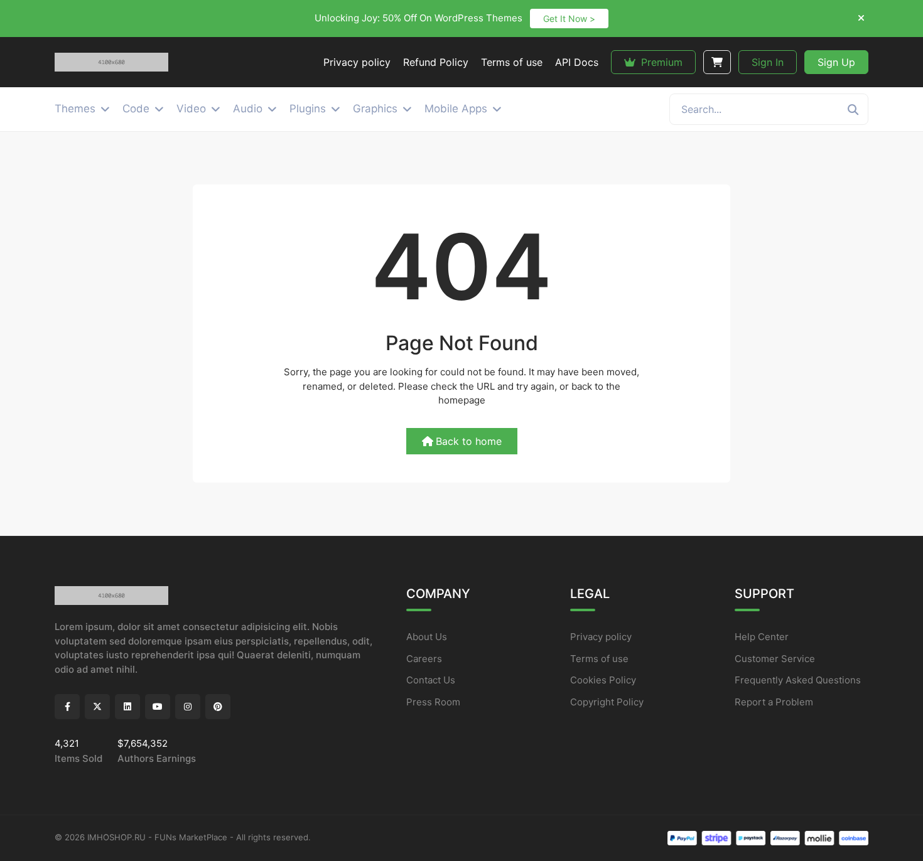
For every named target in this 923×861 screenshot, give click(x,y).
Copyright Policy (607, 702)
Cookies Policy (603, 680)
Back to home (469, 441)
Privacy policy (601, 637)
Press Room (433, 702)
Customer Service (775, 659)
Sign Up (836, 62)
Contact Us (430, 680)
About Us (426, 637)
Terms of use (599, 659)
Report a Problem (774, 702)
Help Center (762, 637)
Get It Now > (569, 18)
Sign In (768, 62)
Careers (424, 659)
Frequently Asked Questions (798, 680)
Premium (660, 62)
